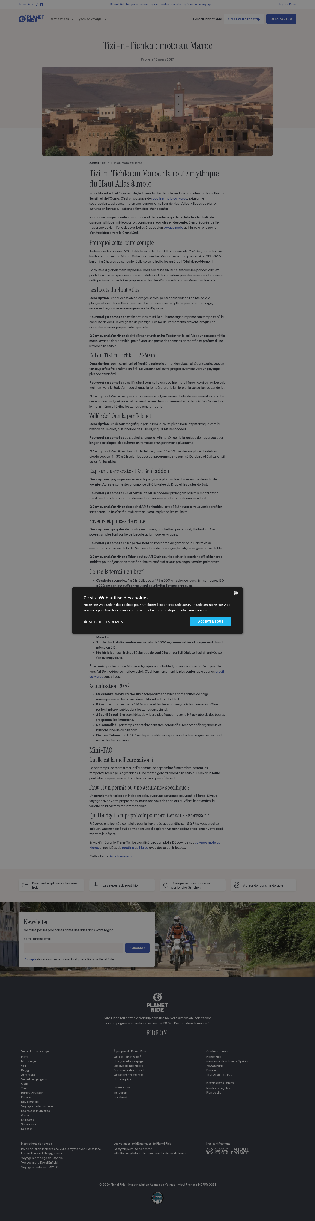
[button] (103, 621)
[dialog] (157, 610)
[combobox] (236, 593)
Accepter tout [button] (210, 621)
